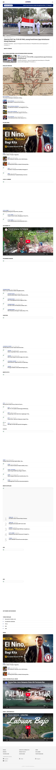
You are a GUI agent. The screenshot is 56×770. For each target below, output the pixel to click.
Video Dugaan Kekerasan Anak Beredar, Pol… (18, 476)
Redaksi (4, 751)
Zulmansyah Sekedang (10, 621)
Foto (4, 403)
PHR (6, 626)
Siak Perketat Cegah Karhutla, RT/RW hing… (18, 362)
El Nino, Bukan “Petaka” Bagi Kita (11, 154)
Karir (36, 749)
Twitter (22, 758)
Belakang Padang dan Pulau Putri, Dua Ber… (13, 211)
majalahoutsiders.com (10, 619)
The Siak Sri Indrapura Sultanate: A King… (13, 98)
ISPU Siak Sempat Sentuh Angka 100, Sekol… (18, 357)
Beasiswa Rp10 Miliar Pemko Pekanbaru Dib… (18, 295)
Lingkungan (5, 346)
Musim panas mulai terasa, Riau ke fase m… (13, 404)
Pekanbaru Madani (6, 289)
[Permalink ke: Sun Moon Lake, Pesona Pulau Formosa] (28, 501)
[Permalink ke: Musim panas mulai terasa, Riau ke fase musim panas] (28, 388)
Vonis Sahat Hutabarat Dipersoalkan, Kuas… (18, 465)
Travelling (11, 517)
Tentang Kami (6, 753)
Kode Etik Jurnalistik (24, 749)
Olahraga (10, 527)
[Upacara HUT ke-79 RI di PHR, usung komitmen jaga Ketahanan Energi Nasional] (28, 22)
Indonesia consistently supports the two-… (18, 112)
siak (6, 628)
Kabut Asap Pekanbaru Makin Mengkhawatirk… (14, 290)
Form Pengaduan (39, 753)
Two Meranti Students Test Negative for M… (18, 107)
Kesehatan (16, 106)
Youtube (6, 760)
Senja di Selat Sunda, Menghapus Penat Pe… (18, 216)
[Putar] (4, 254)
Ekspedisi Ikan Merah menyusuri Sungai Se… (19, 534)
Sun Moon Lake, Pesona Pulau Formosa (18, 518)
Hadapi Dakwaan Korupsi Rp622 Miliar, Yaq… (13, 461)
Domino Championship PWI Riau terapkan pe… (19, 529)
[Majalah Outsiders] (28, 1)
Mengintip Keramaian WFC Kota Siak (17, 523)
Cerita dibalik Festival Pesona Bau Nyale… (18, 539)
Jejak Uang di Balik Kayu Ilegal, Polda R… (17, 470)
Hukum (5, 429)
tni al (6, 623)
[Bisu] (49, 254)
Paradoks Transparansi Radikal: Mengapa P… (18, 169)
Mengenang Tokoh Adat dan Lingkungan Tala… (19, 414)
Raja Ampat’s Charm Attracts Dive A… (16, 102)
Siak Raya (9, 346)
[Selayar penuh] (51, 254)
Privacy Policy (22, 751)
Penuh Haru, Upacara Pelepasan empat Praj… (18, 419)
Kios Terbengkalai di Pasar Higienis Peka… (17, 300)
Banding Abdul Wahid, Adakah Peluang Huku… (18, 164)
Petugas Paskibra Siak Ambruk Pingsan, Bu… (18, 367)
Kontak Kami (22, 753)
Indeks (4, 749)
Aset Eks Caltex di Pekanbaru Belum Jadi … (18, 305)
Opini (4, 153)
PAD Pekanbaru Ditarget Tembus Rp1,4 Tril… (18, 310)
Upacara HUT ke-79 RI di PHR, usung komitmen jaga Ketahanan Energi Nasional (26, 40)
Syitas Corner (6, 210)
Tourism (10, 538)
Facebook (6, 758)
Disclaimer (37, 751)
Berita (19, 55)
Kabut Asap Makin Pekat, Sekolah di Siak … (18, 351)
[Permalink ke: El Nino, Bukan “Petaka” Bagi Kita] (28, 138)
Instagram (38, 758)
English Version (6, 96)
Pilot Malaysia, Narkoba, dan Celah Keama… (18, 159)
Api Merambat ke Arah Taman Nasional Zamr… (13, 347)
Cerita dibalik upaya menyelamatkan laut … (18, 221)
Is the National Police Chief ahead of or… (17, 118)
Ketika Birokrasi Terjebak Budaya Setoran (17, 174)
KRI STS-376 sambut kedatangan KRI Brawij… (18, 408)
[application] (28, 241)
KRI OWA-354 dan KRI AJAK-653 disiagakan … (18, 424)
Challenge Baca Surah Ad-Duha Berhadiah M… (18, 481)
